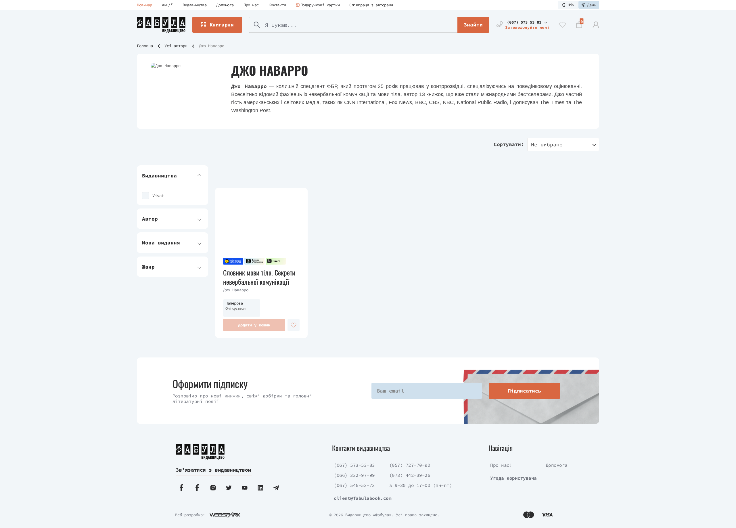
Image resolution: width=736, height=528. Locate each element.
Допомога (225, 4)
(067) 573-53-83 (354, 465)
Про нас (251, 4)
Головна (145, 45)
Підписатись (524, 390)
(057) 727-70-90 (409, 465)
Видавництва (194, 4)
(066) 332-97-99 (354, 475)
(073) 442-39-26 (409, 475)
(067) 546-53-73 (354, 485)
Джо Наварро (235, 289)
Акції (167, 4)
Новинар (144, 4)
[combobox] (563, 144)
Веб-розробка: (190, 514)
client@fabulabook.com (362, 498)
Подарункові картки (320, 4)
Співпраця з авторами (371, 4)
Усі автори (175, 45)
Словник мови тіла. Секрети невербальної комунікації (259, 277)
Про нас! (501, 465)
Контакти (277, 4)
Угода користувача (513, 478)
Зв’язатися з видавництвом (213, 469)
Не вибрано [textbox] (547, 144)
